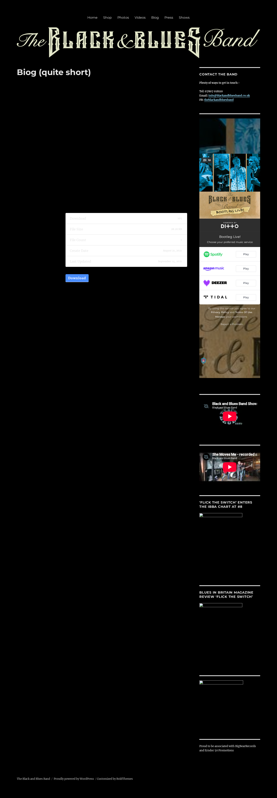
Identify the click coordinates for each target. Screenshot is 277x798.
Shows (184, 17)
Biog (155, 17)
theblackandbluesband (219, 100)
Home (92, 17)
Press (168, 17)
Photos (123, 17)
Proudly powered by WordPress (74, 779)
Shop (107, 17)
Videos (140, 17)
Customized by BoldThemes (115, 779)
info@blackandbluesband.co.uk (229, 95)
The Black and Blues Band (33, 779)
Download (77, 278)
